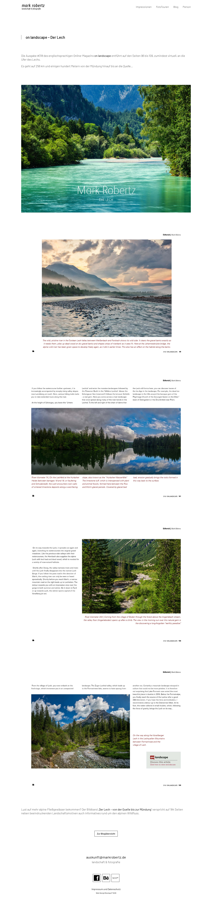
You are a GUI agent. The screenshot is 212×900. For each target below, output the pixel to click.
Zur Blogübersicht (106, 833)
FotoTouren (162, 7)
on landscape (102, 55)
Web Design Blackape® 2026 (106, 893)
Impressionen (144, 7)
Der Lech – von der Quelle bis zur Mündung (125, 809)
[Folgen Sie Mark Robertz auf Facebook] (97, 882)
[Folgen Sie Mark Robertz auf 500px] (115, 882)
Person (187, 7)
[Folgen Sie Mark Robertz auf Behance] (106, 882)
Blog (175, 7)
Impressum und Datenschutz (106, 889)
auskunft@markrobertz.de (106, 857)
